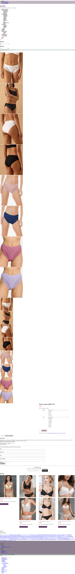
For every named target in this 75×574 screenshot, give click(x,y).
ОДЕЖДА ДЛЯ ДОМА (5, 10)
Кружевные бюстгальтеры (11, 537)
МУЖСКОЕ (3, 561)
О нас (2, 545)
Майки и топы (25, 537)
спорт (59, 539)
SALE (2, 36)
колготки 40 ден (12, 539)
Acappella (4, 564)
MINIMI (4, 19)
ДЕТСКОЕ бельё (4, 35)
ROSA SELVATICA (6, 22)
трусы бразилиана (65, 539)
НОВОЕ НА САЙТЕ (5, 9)
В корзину (44, 430)
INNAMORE (5, 15)
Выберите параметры (23, 526)
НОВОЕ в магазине (5, 558)
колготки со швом (28, 539)
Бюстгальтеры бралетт (34, 534)
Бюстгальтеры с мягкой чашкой (57, 534)
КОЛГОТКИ (4, 24)
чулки (7, 540)
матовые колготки (44, 539)
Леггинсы (20, 537)
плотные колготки (52, 539)
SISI (4, 33)
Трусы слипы (60, 433)
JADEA (4, 17)
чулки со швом (14, 540)
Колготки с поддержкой (47, 536)
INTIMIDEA (5, 16)
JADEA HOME (5, 11)
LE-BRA (1, 555)
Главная (3, 550)
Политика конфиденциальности (6, 547)
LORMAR (4, 18)
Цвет (43, 417)
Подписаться (45, 470)
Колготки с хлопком (64, 536)
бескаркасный (72, 537)
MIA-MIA (4, 12)
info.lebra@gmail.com (5, 3)
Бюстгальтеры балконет (15, 534)
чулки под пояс (10, 540)
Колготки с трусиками (56, 536)
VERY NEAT (5, 13)
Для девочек (5, 562)
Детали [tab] (6, 435)
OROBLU (4, 27)
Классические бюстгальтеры (16, 536)
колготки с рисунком (35, 539)
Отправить (3, 463)
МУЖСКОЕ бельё (4, 34)
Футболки (68, 537)
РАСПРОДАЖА (4, 559)
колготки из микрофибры (21, 539)
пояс (57, 539)
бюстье (1, 539)
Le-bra (2, 6)
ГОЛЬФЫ (3, 29)
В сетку (66, 534)
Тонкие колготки (32, 537)
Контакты (3, 546)
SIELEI (4, 23)
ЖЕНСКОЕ (3, 560)
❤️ (2, 38)
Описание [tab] (2, 435)
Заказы (3, 37)
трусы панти (72, 539)
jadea (64, 433)
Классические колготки (27, 536)
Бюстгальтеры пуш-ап (44, 534)
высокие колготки (4, 539)
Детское (8, 536)
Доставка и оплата (4, 552)
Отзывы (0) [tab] (11, 435)
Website (1, 462)
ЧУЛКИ (3, 30)
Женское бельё (53, 433)
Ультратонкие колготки (53, 537)
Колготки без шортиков (38, 536)
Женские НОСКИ (4, 31)
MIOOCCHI (5, 20)
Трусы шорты (46, 537)
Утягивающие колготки (62, 537)
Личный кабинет (4, 551)
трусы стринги (3, 540)
